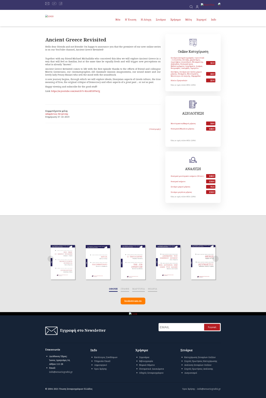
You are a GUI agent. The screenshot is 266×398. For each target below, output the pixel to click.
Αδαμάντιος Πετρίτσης (56, 113)
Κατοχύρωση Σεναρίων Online (200, 357)
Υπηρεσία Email (102, 361)
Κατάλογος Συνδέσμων (105, 357)
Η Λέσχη (146, 19)
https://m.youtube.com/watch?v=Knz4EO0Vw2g (75, 91)
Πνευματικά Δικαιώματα (151, 368)
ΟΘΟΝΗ (113, 288)
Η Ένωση (130, 19)
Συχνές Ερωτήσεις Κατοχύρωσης (200, 361)
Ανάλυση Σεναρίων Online (198, 364)
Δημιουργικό (100, 364)
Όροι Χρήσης (100, 368)
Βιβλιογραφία (146, 361)
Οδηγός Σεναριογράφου (151, 372)
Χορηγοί (201, 19)
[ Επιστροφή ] (155, 129)
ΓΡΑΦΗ (125, 288)
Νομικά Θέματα (147, 364)
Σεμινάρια (144, 357)
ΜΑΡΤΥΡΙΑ (138, 288)
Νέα (117, 19)
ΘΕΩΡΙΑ (152, 288)
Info (213, 19)
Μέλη (188, 19)
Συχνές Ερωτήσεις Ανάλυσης (198, 368)
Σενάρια (161, 19)
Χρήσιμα (175, 19)
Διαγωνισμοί (190, 372)
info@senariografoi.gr (61, 371)
